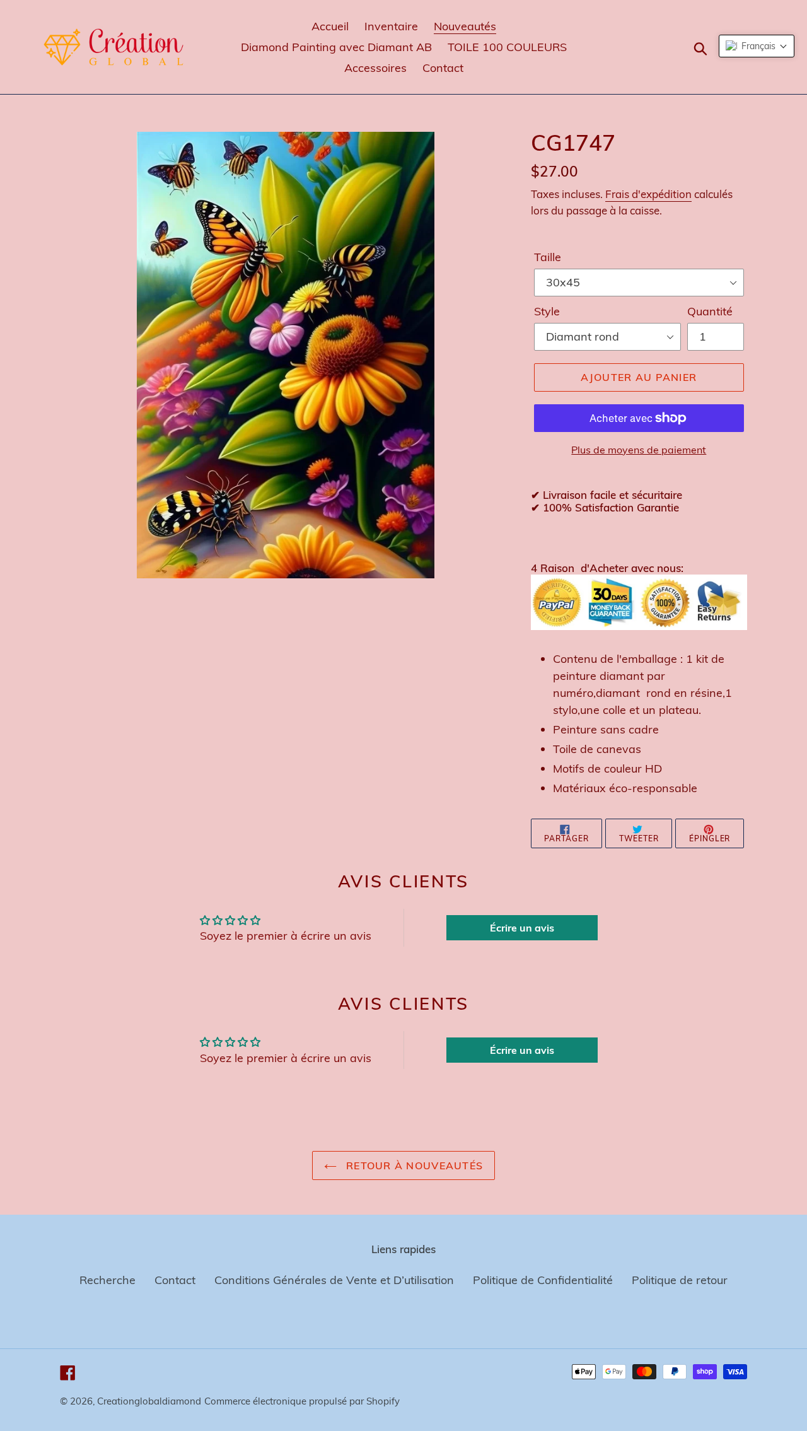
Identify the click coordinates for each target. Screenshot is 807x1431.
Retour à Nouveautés (413, 1165)
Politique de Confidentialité (543, 1280)
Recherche (107, 1280)
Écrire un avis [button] (522, 927)
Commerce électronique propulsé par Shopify (302, 1401)
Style (547, 311)
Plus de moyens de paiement (638, 449)
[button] (756, 46)
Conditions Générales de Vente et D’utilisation (334, 1280)
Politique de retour (680, 1280)
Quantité (710, 311)
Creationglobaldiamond (149, 1401)
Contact (174, 1280)
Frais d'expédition (648, 194)
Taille (547, 257)
